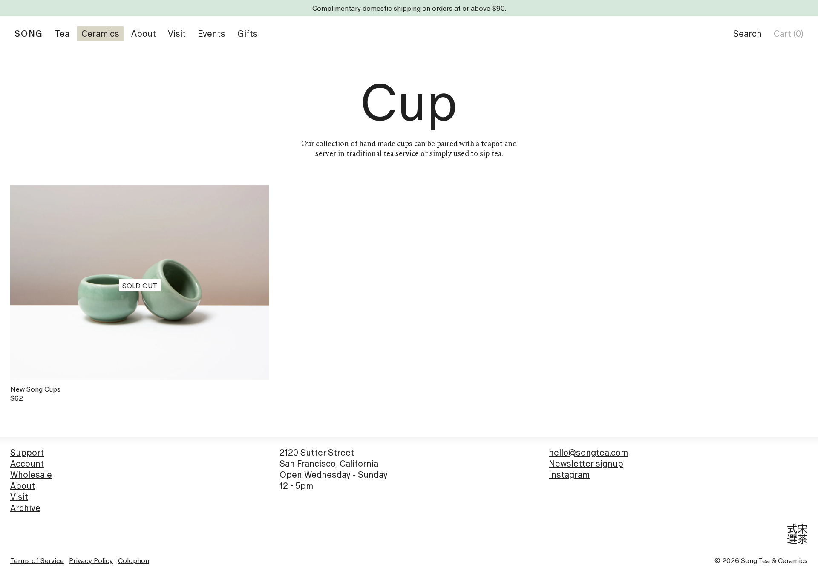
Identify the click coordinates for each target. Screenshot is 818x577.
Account (27, 463)
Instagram (569, 474)
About (22, 485)
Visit (19, 496)
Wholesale (31, 474)
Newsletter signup (586, 463)
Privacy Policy (91, 560)
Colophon (133, 560)
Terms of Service (37, 560)
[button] (747, 33)
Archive (25, 508)
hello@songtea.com (588, 452)
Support (27, 452)
